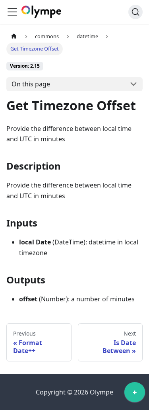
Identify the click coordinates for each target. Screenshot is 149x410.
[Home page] (13, 36)
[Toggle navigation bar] (12, 12)
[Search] (135, 12)
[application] (134, 394)
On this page (31, 84)
